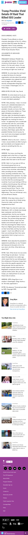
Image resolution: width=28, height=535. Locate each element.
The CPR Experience (8, 475)
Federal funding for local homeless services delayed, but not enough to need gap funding (19, 422)
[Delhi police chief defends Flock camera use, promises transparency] (7, 366)
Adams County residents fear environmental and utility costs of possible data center (19, 408)
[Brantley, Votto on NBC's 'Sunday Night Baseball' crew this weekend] (7, 339)
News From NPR (16, 377)
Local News (15, 322)
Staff (4, 511)
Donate (23, 2)
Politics (14, 417)
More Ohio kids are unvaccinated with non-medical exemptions (18, 434)
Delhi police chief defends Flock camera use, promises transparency (18, 368)
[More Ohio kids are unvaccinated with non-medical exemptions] (7, 433)
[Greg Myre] (5, 301)
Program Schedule (7, 481)
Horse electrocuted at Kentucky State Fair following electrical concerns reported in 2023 (18, 394)
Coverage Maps (7, 504)
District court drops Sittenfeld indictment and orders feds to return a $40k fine (19, 447)
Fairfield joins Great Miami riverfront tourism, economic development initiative (19, 327)
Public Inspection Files (8, 501)
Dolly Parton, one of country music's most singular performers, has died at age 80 (19, 381)
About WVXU (6, 478)
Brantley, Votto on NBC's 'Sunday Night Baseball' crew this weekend (19, 340)
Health (14, 430)
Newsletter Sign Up (7, 485)
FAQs (4, 507)
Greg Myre (9, 20)
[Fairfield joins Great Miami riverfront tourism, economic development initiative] (7, 325)
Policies (5, 498)
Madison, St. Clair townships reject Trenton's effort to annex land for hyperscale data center (19, 354)
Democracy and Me (7, 494)
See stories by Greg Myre (17, 309)
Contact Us (5, 491)
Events (4, 488)
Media (13, 336)
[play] (2, 533)
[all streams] (26, 533)
